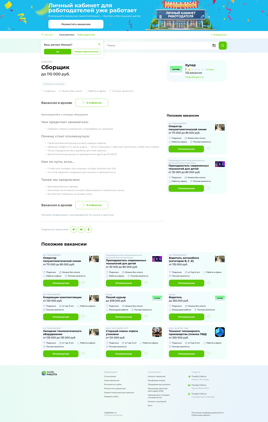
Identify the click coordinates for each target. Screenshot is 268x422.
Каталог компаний (157, 401)
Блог (150, 405)
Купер (190, 65)
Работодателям (86, 34)
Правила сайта (111, 396)
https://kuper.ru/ (194, 77)
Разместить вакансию (115, 388)
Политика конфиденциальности (207, 412)
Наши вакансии (111, 380)
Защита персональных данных (119, 392)
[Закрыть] (99, 44)
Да (57, 51)
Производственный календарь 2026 (157, 389)
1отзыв (209, 69)
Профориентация (156, 380)
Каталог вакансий (156, 376)
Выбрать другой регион (86, 51)
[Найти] (223, 46)
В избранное (94, 102)
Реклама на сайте (113, 384)
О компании (110, 376)
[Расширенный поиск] (214, 45)
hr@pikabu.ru (110, 412)
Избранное (220, 34)
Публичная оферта (201, 415)
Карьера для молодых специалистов (159, 396)
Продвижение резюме (159, 384)
